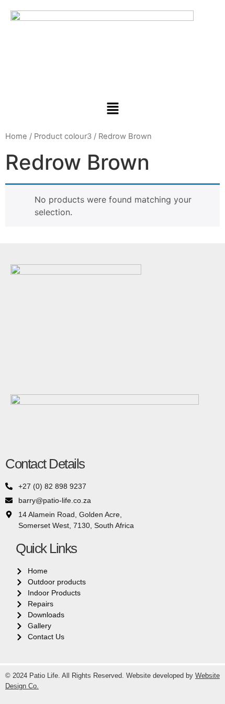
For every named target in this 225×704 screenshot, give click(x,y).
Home (16, 136)
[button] (112, 109)
